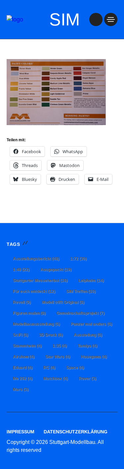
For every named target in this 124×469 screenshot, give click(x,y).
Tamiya (87, 346)
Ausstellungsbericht (36, 258)
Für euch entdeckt (34, 291)
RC (49, 367)
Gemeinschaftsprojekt (80, 313)
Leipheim (91, 280)
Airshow (23, 356)
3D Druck (51, 335)
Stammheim (27, 346)
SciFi (20, 335)
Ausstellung (88, 335)
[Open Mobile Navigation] (110, 19)
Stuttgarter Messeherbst (40, 280)
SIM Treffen (81, 291)
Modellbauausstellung (36, 324)
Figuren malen (29, 313)
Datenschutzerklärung (75, 431)
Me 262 (22, 378)
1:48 (21, 269)
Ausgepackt (55, 269)
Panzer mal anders (91, 324)
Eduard (22, 367)
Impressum (20, 431)
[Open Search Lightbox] (96, 19)
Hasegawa (94, 356)
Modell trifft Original (63, 302)
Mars (20, 389)
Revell (22, 302)
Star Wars (57, 356)
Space (75, 367)
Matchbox (55, 378)
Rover (87, 378)
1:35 (60, 346)
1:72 (78, 258)
